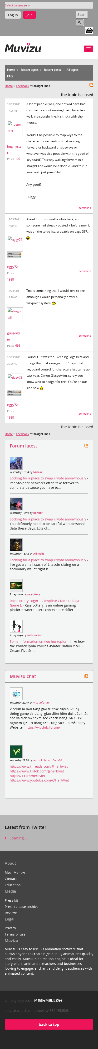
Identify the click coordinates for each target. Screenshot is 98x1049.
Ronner (37, 512)
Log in (13, 15)
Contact (11, 878)
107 (17, 159)
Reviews (11, 912)
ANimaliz (38, 553)
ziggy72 (12, 267)
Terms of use (15, 934)
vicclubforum (41, 702)
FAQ (10, 76)
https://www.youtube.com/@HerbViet (39, 780)
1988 (10, 279)
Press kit (11, 900)
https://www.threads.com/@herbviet (39, 766)
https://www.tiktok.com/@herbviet (37, 771)
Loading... (18, 838)
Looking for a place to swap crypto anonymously (48, 478)
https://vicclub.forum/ (42, 727)
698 (17, 345)
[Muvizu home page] (23, 46)
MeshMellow (15, 872)
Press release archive (22, 906)
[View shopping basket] (89, 30)
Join (29, 15)
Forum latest (23, 446)
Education (13, 885)
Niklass (37, 472)
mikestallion (34, 635)
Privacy (10, 928)
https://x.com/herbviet (27, 775)
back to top (49, 1024)
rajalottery (33, 594)
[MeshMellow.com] (48, 1000)
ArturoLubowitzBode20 (47, 760)
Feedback (22, 86)
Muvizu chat (23, 676)
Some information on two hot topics (39, 641)
